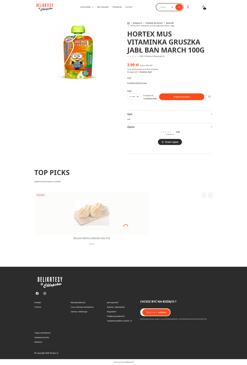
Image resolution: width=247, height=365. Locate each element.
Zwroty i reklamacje (79, 311)
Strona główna (128, 23)
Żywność (170, 23)
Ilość (129, 91)
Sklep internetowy (123, 362)
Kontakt (37, 302)
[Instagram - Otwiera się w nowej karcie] (45, 293)
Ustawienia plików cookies (118, 320)
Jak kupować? (113, 302)
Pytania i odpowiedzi (116, 307)
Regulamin (111, 311)
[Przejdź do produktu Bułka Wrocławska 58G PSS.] (92, 213)
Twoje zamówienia (42, 332)
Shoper (53, 353)
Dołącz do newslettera (156, 312)
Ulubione (38, 342)
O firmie (37, 307)
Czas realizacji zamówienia (82, 307)
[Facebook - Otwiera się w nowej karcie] (37, 293)
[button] (179, 7)
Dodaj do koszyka (182, 96)
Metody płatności (78, 302)
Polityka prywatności (116, 316)
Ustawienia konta (41, 337)
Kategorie (137, 23)
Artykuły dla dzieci (154, 23)
